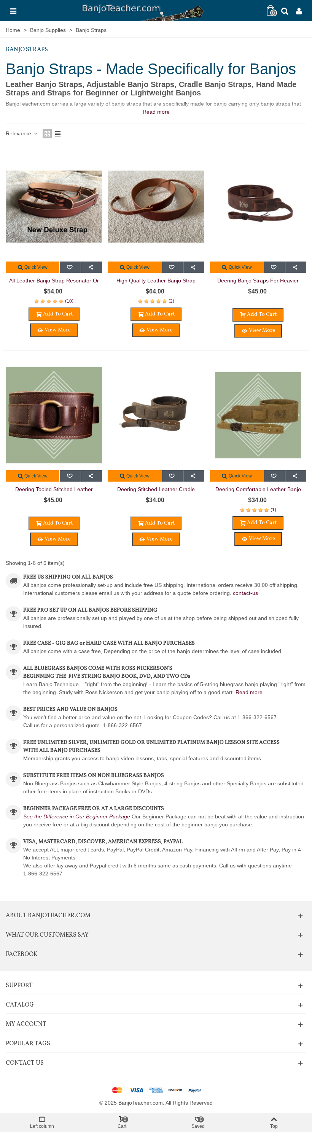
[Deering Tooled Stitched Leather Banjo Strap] (54, 415)
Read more (249, 692)
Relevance (19, 133)
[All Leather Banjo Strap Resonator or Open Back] (54, 207)
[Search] (284, 10)
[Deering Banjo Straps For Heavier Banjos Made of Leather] (258, 207)
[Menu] (13, 10)
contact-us (245, 593)
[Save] (70, 267)
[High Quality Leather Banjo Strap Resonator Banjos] (156, 207)
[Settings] (299, 10)
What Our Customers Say (47, 935)
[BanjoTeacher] (141, 10)
